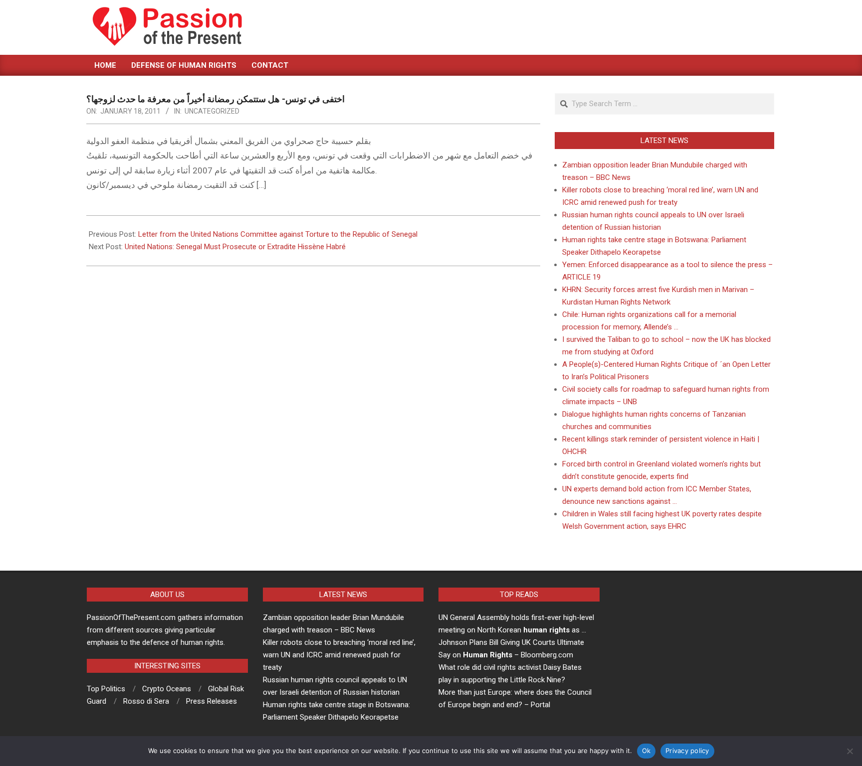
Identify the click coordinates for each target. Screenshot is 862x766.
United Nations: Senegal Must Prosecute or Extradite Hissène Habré (235, 246)
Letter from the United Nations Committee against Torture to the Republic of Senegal (278, 234)
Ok (646, 751)
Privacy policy (687, 751)
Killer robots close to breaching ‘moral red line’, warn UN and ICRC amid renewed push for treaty (339, 655)
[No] (850, 751)
